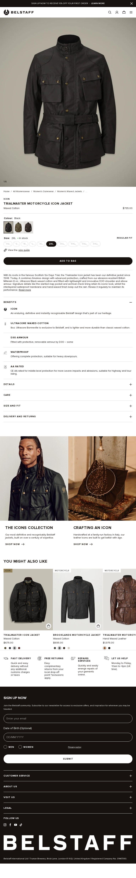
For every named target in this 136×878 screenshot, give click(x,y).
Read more (25, 290)
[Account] (116, 12)
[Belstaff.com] (19, 12)
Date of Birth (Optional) (18, 728)
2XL (51, 243)
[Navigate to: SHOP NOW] (34, 491)
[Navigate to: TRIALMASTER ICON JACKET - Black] (28, 599)
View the (19, 250)
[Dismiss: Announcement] (131, 3)
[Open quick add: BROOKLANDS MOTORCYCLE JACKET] (55, 648)
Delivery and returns (20, 416)
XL (42, 244)
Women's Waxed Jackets (69, 191)
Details (9, 384)
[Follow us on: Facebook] (10, 824)
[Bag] (124, 12)
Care (7, 395)
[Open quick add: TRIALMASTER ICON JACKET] (5, 648)
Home (7, 191)
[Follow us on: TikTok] (21, 824)
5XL (85, 244)
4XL (74, 244)
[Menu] (131, 12)
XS (9, 244)
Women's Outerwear (43, 191)
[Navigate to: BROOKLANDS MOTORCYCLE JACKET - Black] (78, 599)
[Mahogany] (28, 227)
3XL (63, 244)
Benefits (10, 302)
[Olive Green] (18, 227)
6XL (96, 244)
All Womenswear (21, 191)
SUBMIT (68, 758)
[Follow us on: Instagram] (5, 824)
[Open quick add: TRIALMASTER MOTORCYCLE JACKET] (104, 648)
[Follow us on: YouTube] (15, 824)
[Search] (109, 12)
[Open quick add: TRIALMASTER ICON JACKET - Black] (48, 626)
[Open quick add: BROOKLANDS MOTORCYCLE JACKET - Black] (98, 626)
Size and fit (12, 405)
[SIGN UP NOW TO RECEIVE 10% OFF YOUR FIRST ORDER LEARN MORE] (68, 3)
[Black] (8, 227)
